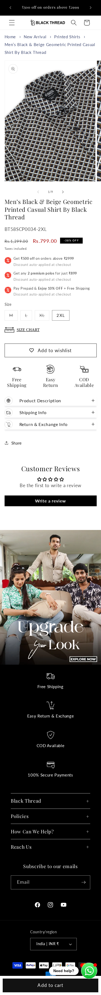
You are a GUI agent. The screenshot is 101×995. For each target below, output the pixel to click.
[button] (11, 22)
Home (10, 36)
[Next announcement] (91, 7)
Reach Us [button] (21, 847)
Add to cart (50, 985)
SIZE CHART (28, 330)
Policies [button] (20, 816)
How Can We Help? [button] (32, 831)
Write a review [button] (50, 500)
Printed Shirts (67, 36)
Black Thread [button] (26, 801)
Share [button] (16, 443)
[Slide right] (63, 192)
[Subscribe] (83, 882)
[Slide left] (38, 192)
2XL (61, 315)
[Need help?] (89, 971)
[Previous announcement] (10, 7)
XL (44, 317)
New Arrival (35, 36)
